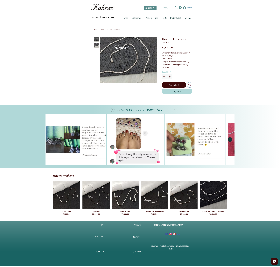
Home (96, 29)
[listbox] (150, 8)
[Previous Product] (50, 195)
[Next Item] (230, 139)
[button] (150, 8)
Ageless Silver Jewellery (103, 17)
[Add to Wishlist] (189, 85)
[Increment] (169, 76)
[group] (140, 198)
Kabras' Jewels (158, 246)
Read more (165, 67)
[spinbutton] (166, 76)
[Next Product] (230, 195)
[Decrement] (163, 76)
